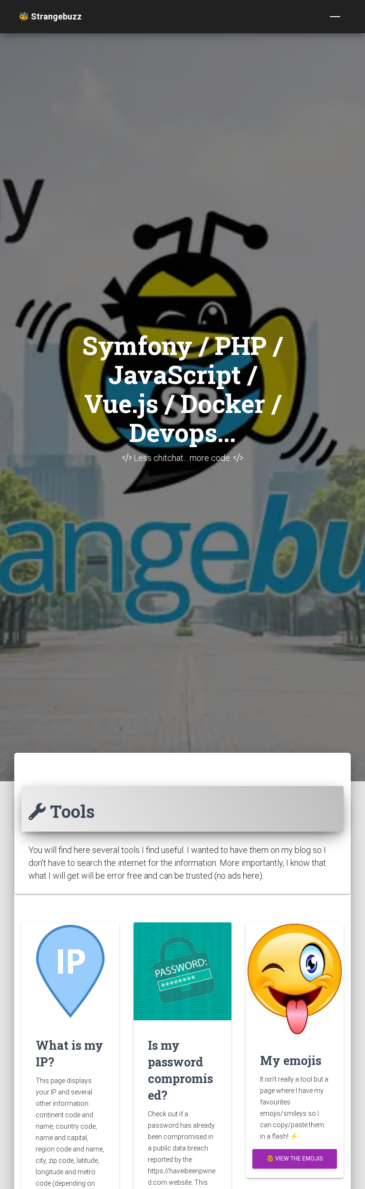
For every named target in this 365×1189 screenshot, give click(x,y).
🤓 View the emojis (295, 1158)
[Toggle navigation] (335, 16)
